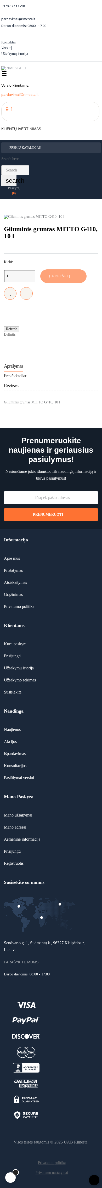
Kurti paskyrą (15, 644)
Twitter (30, 334)
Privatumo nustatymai (52, 1173)
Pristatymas (13, 570)
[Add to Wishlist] (10, 293)
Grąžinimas (13, 594)
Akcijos (10, 741)
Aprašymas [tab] (13, 366)
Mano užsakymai (18, 815)
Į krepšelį (60, 276)
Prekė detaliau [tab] (15, 375)
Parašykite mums (21, 962)
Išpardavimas (15, 753)
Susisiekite (12, 692)
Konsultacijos (15, 765)
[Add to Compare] (26, 293)
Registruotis (14, 863)
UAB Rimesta (75, 1142)
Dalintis (22, 334)
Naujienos (12, 729)
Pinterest (38, 334)
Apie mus (12, 558)
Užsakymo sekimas (20, 680)
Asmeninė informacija (22, 839)
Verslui (6, 48)
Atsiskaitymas (15, 582)
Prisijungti (12, 656)
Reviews (11, 385)
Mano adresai (15, 827)
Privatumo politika (19, 606)
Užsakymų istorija (14, 54)
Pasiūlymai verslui (19, 777)
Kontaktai (8, 42)
